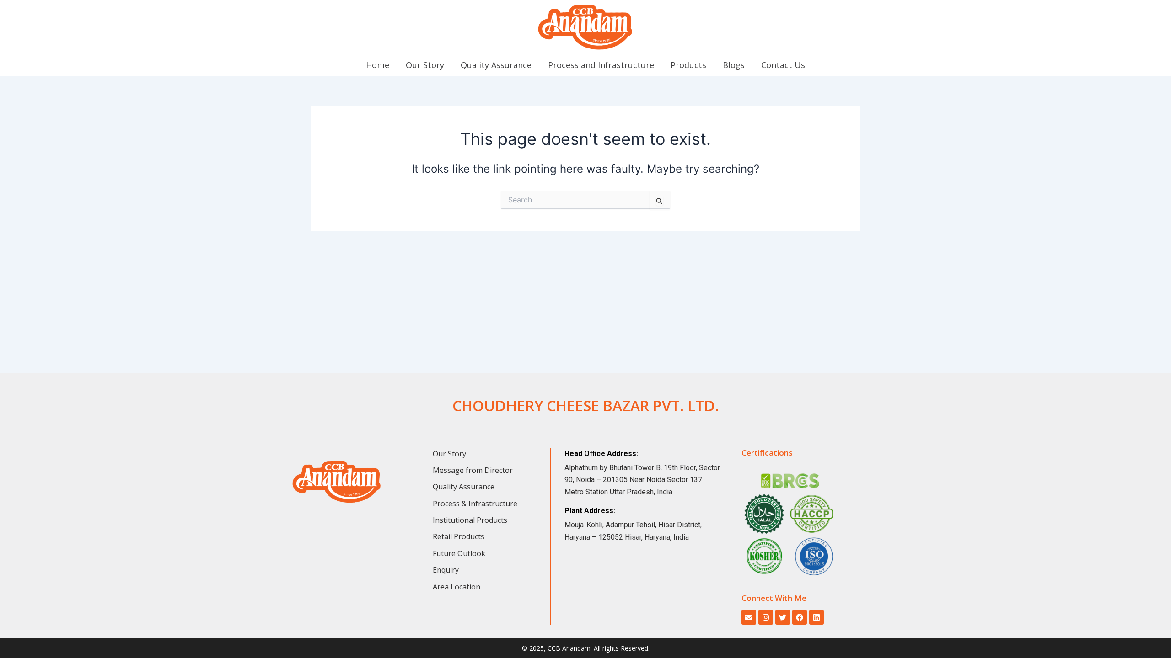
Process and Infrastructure (601, 64)
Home (377, 64)
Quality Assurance (496, 64)
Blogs (734, 64)
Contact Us (783, 64)
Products (688, 64)
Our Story (425, 64)
